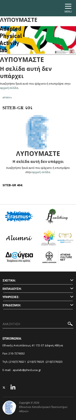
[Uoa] (9, 407)
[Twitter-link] (4, 388)
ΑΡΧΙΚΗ (6, 97)
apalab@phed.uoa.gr (27, 370)
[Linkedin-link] (13, 388)
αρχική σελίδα (9, 88)
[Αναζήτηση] (70, 324)
